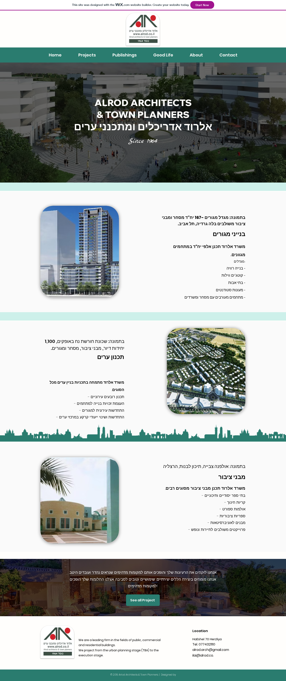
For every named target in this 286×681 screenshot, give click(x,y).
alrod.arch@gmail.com (210, 649)
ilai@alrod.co (202, 655)
